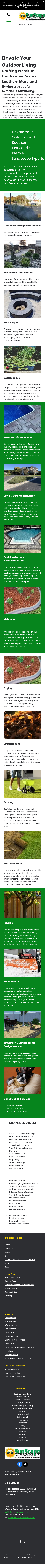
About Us (9, 1248)
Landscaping (10, 1317)
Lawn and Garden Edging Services (20, 1347)
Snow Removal (11, 1354)
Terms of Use (11, 1292)
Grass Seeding (11, 1336)
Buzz (7, 1267)
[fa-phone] (9, 16)
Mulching (9, 1351)
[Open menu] (9, 21)
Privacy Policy (11, 1288)
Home (7, 1245)
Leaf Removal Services (15, 1340)
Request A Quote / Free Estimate (20, 1259)
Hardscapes (10, 1321)
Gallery (8, 1256)
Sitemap (8, 1295)
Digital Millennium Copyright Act (19, 1284)
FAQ (7, 1263)
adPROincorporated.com (16, 1512)
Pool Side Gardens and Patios (18, 1358)
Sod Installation (12, 1328)
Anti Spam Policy (12, 1277)
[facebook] (19, 1464)
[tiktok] (25, 1464)
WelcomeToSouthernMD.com (21, 1517)
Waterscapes (11, 1325)
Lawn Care (9, 1332)
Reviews (8, 1252)
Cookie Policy (11, 1281)
